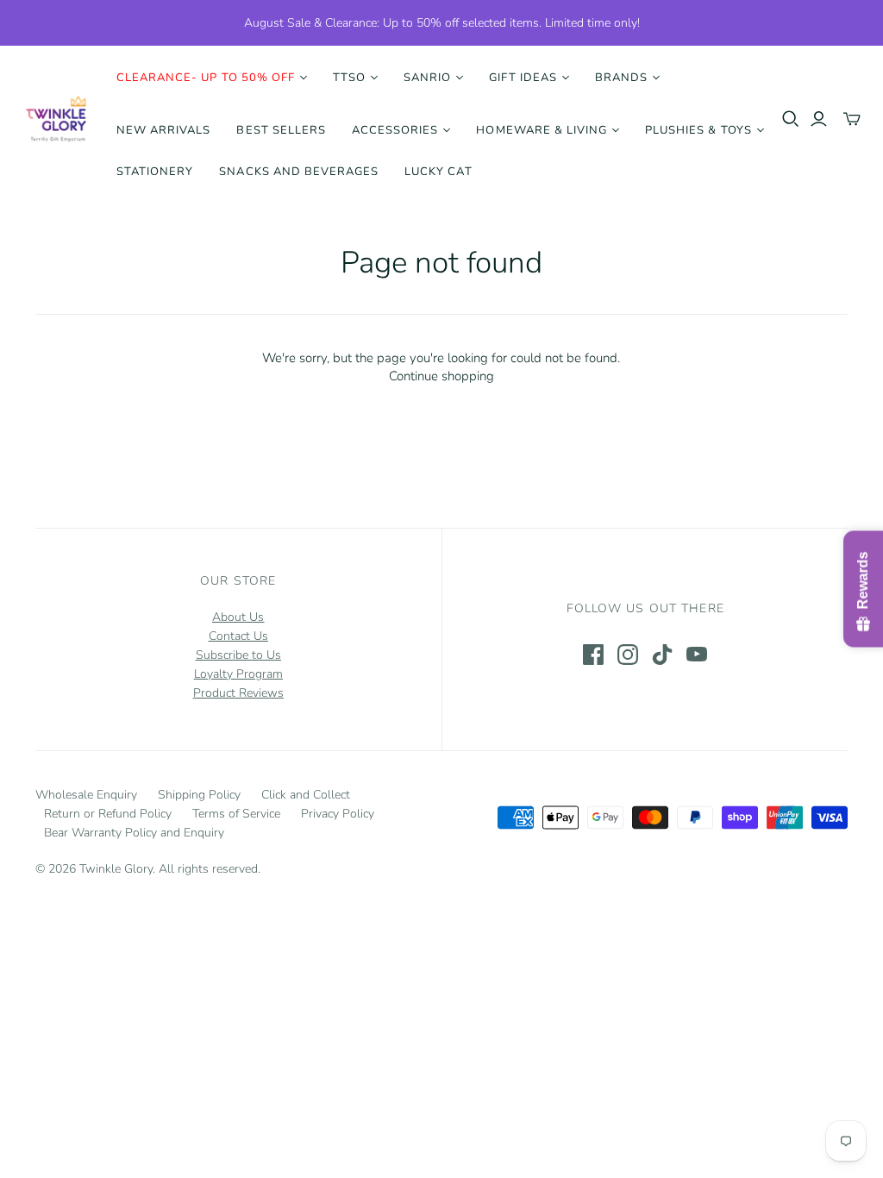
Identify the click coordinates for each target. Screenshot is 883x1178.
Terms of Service (236, 813)
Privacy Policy (337, 813)
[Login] (819, 119)
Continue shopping (441, 376)
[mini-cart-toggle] (852, 119)
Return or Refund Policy (108, 813)
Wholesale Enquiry (86, 794)
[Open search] (790, 119)
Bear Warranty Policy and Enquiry (134, 832)
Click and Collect (305, 794)
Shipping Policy (199, 794)
